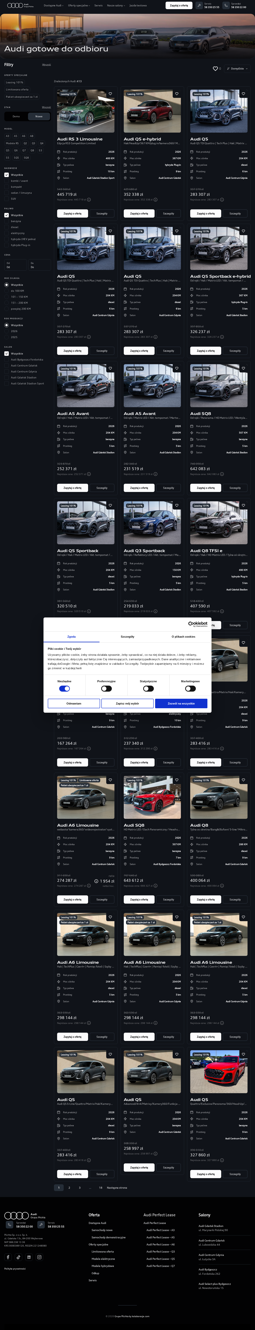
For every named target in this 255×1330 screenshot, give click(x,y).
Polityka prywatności (15, 1268)
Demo (16, 116)
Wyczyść (46, 64)
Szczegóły (102, 213)
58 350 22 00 (238, 7)
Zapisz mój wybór (127, 703)
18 (100, 1187)
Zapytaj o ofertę (179, 5)
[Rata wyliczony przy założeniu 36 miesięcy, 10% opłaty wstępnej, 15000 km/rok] (96, 881)
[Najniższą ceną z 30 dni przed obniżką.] (89, 199)
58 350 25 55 (211, 7)
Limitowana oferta (89, 780)
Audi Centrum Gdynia (211, 1254)
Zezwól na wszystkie (181, 703)
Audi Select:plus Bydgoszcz (215, 1283)
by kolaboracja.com (139, 1316)
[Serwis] (199, 5)
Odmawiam (73, 703)
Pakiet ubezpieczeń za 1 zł (74, 785)
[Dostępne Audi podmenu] (62, 5)
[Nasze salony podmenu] (124, 5)
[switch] (106, 689)
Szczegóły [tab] (127, 636)
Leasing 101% (68, 94)
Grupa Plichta (122, 1316)
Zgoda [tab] (71, 636)
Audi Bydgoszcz (208, 1269)
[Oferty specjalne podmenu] (89, 5)
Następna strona (117, 1187)
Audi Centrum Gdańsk (211, 1240)
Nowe (38, 116)
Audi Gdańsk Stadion (211, 1225)
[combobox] (237, 69)
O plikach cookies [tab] (183, 636)
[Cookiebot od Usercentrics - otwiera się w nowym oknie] (191, 624)
